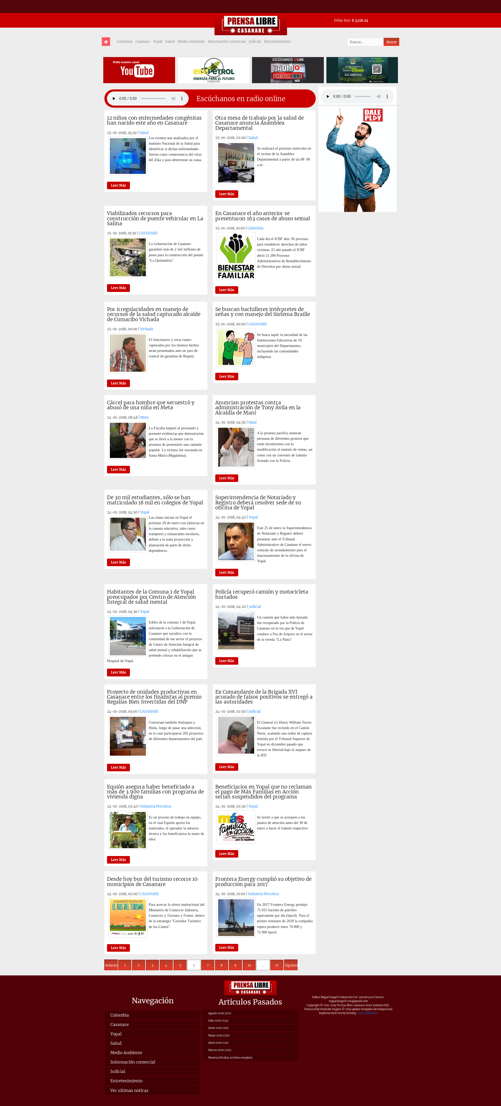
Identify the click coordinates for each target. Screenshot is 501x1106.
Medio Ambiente (191, 41)
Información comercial (227, 41)
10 (249, 965)
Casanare (142, 41)
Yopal (157, 41)
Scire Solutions (368, 1013)
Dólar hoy (342, 20)
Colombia (124, 41)
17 (276, 965)
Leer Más (118, 185)
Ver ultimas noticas (129, 1090)
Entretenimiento (277, 41)
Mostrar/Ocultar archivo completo (230, 1057)
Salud (170, 41)
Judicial (255, 41)
